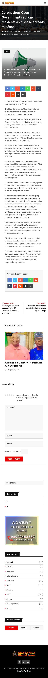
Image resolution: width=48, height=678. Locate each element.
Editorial (9, 567)
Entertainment (12, 576)
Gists (11, 31)
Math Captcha (10, 452)
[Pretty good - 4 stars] (12, 395)
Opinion (9, 590)
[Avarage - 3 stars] (9, 395)
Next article (41, 303)
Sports (9, 599)
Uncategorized (12, 604)
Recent (11, 628)
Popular (24, 628)
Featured (10, 581)
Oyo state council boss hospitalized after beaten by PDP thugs (36, 308)
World (8, 608)
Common (36, 628)
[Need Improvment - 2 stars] (7, 395)
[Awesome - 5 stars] (14, 395)
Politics (9, 595)
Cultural (9, 562)
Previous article (8, 303)
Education (10, 571)
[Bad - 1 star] (5, 395)
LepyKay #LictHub (24, 671)
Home (5, 31)
